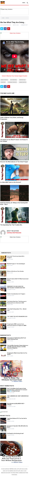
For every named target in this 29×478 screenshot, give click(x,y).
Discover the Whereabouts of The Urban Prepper (14, 161)
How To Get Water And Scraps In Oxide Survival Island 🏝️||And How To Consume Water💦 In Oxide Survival (17, 390)
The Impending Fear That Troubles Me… (11, 225)
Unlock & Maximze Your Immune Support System (14, 76)
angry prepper (4, 79)
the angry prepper (12, 82)
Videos (7, 18)
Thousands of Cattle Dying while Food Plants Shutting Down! (16, 338)
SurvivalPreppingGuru (5, 25)
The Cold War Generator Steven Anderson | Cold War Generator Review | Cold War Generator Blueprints (17, 347)
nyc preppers (13, 79)
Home (3, 18)
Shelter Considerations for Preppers (16, 294)
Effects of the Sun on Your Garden (15, 271)
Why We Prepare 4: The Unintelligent (16, 263)
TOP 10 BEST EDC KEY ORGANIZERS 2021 (17, 316)
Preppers (3, 82)
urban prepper (22, 82)
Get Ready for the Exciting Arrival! (15, 433)
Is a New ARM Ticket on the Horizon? (10, 182)
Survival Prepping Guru (11, 468)
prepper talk (22, 79)
